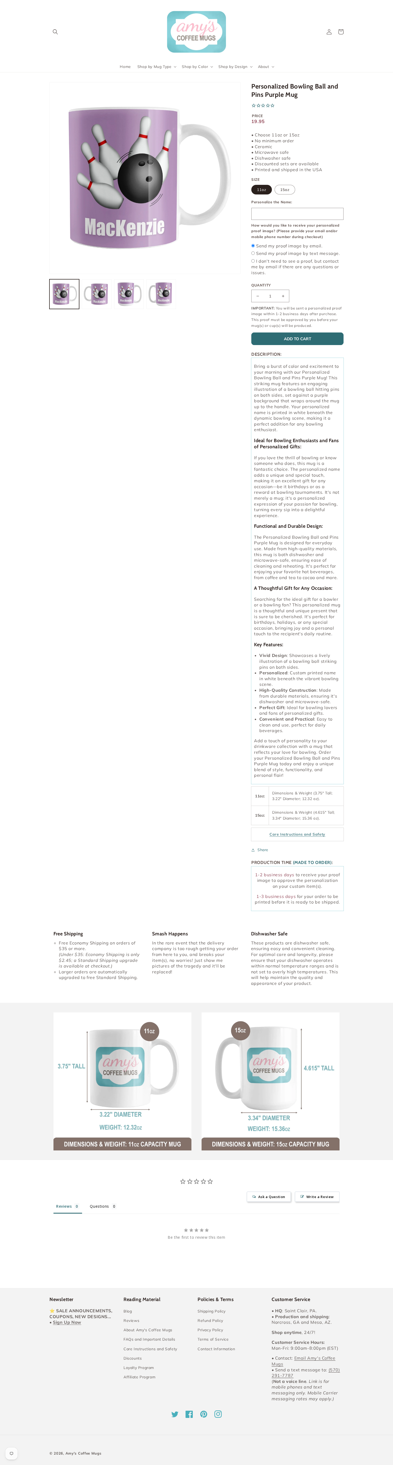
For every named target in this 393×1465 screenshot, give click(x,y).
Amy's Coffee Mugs (84, 1453)
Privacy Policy (210, 1330)
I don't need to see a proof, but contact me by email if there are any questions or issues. (295, 266)
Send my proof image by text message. (298, 253)
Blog (128, 1311)
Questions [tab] (99, 1206)
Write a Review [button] (320, 1196)
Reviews (131, 1320)
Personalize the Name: (271, 202)
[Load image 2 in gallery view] (96, 294)
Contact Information (216, 1349)
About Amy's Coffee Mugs (148, 1330)
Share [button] (262, 849)
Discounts (133, 1358)
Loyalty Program (139, 1367)
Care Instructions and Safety (150, 1349)
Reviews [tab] (64, 1206)
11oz (261, 189)
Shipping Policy (212, 1311)
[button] (55, 32)
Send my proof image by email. (289, 245)
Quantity (261, 285)
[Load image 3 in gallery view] (129, 294)
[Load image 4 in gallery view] (161, 294)
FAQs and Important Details (149, 1339)
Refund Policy (210, 1320)
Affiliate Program (139, 1377)
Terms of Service (213, 1339)
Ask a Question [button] (271, 1196)
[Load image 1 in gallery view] (64, 294)
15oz (285, 189)
